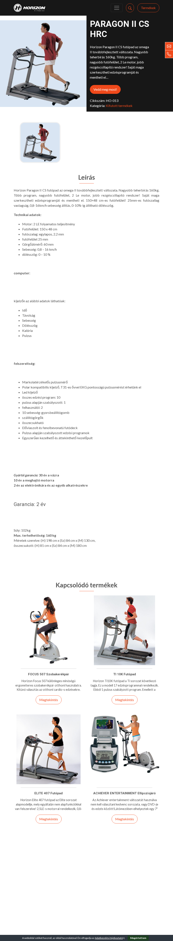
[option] (40, 142)
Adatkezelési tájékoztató (109, 938)
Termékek (148, 8)
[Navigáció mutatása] (117, 8)
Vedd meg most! (105, 89)
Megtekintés (48, 700)
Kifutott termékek (119, 106)
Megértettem (138, 938)
